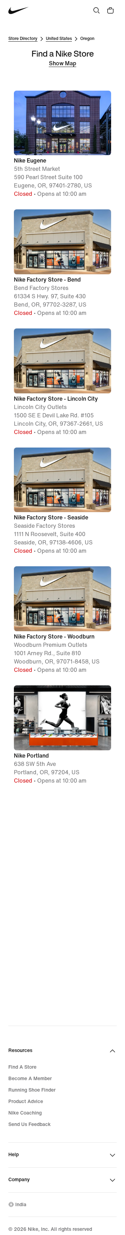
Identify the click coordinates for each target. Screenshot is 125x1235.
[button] (62, 144)
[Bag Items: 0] (110, 10)
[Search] (96, 10)
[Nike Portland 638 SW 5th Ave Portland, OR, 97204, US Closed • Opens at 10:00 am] (62, 684)
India (20, 1204)
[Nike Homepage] (18, 10)
